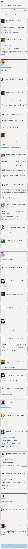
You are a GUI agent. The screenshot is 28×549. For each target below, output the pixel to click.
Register (19, 5)
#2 (22, 39)
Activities (10, 5)
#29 (23, 509)
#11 (24, 227)
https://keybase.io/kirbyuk (6, 259)
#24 (25, 415)
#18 (22, 320)
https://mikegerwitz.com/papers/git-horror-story (11, 147)
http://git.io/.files (16, 32)
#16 (21, 294)
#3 (22, 62)
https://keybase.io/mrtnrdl (6, 394)
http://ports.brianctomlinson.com (13, 443)
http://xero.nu (3, 32)
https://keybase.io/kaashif (6, 421)
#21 (22, 375)
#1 (22, 20)
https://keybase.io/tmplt (6, 45)
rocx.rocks (4, 70)
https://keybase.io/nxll (5, 286)
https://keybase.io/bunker (6, 501)
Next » (25, 10)
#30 (6, 526)
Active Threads (4, 5)
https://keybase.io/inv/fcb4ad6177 (8, 330)
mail (26, 466)
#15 (22, 280)
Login (14, 5)
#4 (22, 79)
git (4, 54)
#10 (6, 206)
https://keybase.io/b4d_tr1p (7, 232)
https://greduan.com (5, 487)
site (22, 466)
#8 (5, 156)
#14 (22, 267)
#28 (24, 496)
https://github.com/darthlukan (10, 442)
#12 (22, 240)
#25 (26, 431)
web (2, 54)
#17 (22, 307)
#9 (22, 184)
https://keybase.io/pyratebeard (7, 459)
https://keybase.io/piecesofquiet (8, 367)
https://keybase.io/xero (6, 30)
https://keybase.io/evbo (6, 407)
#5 (22, 92)
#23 (23, 402)
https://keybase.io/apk (6, 246)
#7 (22, 134)
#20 (8, 362)
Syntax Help (5, 545)
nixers (2, 1)
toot (24, 466)
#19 (22, 338)
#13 (23, 253)
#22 (22, 388)
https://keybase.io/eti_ (5, 299)
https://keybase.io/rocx (6, 67)
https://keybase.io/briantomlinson (8, 437)
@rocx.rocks (5, 71)
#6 (21, 114)
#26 (6, 454)
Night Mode (23, 545)
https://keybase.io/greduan (6, 479)
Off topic (16, 9)
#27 (24, 473)
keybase (7, 26)
